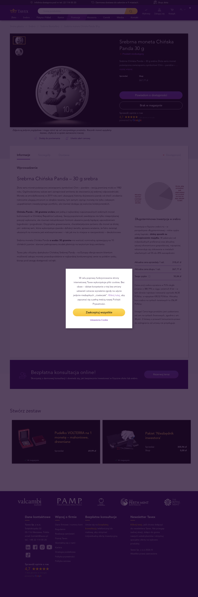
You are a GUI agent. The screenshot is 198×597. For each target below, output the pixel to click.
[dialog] (99, 298)
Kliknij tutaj (114, 295)
